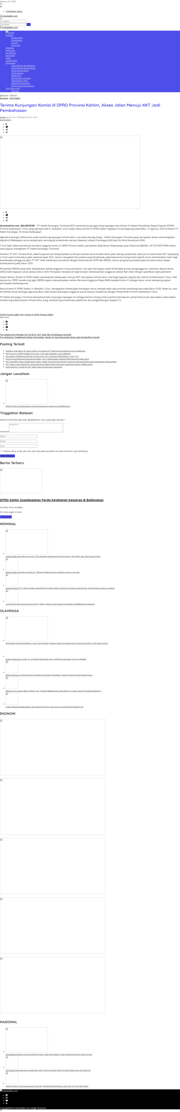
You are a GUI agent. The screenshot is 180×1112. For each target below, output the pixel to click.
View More (6, 517)
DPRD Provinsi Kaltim (10, 314)
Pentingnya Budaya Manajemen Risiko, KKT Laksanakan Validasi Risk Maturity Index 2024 (47, 359)
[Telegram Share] (7, 129)
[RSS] (7, 330)
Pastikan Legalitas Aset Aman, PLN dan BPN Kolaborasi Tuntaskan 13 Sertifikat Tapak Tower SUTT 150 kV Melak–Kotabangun (58, 955)
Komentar (4, 431)
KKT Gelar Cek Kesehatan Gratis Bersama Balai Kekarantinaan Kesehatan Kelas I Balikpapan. (49, 364)
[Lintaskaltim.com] (9, 16)
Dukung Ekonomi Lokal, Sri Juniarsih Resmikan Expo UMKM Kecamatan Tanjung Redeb (46, 659)
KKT (22, 314)
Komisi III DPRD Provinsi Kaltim (39, 314)
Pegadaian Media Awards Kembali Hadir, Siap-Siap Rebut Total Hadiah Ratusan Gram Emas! (49, 1054)
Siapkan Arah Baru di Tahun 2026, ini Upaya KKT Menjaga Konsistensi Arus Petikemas (45, 351)
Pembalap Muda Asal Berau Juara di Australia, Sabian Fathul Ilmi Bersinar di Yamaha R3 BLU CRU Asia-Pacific (57, 643)
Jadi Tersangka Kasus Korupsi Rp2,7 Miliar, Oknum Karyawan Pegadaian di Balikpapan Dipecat (50, 604)
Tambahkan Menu (14, 11)
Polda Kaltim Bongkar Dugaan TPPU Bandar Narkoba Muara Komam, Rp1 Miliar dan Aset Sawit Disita (53, 556)
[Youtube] (7, 327)
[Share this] (6, 124)
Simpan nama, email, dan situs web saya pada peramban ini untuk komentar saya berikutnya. (45, 451)
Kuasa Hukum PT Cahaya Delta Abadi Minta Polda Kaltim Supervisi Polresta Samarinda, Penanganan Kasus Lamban (60, 588)
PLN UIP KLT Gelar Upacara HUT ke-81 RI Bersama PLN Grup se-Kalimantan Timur (38, 777)
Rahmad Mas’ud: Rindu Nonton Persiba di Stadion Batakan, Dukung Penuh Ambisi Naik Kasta (49, 675)
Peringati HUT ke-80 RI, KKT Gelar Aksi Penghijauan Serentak (35, 334)
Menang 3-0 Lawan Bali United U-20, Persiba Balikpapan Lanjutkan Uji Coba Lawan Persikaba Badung (53, 691)
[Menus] (1, 4)
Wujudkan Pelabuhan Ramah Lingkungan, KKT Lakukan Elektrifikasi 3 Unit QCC (42, 356)
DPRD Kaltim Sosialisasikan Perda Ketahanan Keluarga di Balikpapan (38, 406)
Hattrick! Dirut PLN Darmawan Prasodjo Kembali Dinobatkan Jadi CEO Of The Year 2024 (47, 1086)
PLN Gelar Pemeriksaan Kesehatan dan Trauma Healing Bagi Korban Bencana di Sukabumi (48, 1070)
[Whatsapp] (7, 132)
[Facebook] (7, 322)
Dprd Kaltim (5, 120)
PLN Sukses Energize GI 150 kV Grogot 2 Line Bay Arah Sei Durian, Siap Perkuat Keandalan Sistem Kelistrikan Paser (53, 836)
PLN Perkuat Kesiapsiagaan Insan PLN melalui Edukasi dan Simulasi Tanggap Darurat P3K (42, 896)
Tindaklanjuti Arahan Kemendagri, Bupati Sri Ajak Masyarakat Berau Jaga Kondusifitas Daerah (49, 337)
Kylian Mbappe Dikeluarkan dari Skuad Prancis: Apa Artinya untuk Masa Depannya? (44, 707)
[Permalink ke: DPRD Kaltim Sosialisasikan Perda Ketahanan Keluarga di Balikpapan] (27, 403)
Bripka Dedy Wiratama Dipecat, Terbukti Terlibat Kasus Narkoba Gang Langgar (43, 572)
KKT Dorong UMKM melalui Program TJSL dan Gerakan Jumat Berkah (38, 353)
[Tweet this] (7, 127)
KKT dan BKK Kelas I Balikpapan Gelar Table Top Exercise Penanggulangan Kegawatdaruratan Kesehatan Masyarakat (61, 361)
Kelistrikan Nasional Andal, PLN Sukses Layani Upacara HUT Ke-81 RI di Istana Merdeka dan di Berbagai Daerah (52, 1015)
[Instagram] (7, 324)
